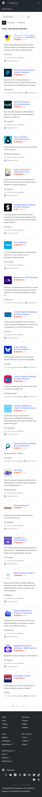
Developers (6, 741)
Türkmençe (10, 770)
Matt (4, 754)
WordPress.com (8, 751)
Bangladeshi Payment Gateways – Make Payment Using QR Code (25, 647)
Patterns (25, 727)
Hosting (5, 724)
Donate (25, 741)
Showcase (25, 717)
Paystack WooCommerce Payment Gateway (24, 71)
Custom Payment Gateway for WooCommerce (25, 377)
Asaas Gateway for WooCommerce (22, 348)
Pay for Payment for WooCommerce (22, 138)
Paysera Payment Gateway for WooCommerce (25, 444)
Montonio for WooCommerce (26, 277)
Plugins (24, 724)
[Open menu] (39, 3)
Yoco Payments (20, 242)
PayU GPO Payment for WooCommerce (22, 103)
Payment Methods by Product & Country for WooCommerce (23, 612)
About (4, 717)
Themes (25, 721)
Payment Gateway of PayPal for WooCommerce (25, 407)
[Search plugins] (28, 17)
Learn (4, 734)
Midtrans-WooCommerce (24, 573)
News (4, 721)
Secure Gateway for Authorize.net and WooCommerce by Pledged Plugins (25, 170)
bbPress (6, 758)
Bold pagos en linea (22, 676)
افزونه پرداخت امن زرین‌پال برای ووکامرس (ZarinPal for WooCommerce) (24, 36)
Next (28, 706)
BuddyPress (7, 761)
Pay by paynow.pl (21, 505)
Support (5, 737)
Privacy (4, 727)
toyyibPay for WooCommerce (20, 539)
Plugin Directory (7, 9)
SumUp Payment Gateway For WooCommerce (24, 206)
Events (24, 737)
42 (24, 706)
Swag (25, 744)
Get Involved (26, 734)
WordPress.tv (8, 744)
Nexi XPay (18, 470)
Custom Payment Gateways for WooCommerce (25, 313)
